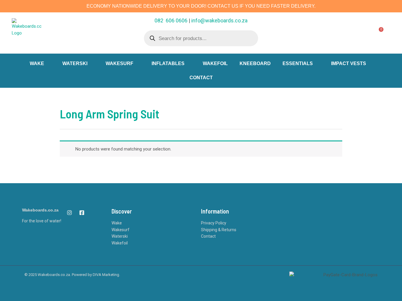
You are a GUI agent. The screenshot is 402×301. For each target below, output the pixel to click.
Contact (208, 236)
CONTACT (201, 77)
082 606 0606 (171, 20)
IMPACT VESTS (348, 63)
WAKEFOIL (215, 63)
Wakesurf (120, 229)
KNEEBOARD (255, 63)
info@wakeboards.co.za (219, 20)
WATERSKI (74, 63)
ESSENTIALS (298, 63)
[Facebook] (81, 212)
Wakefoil (120, 243)
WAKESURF (119, 63)
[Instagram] (69, 212)
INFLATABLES (168, 63)
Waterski (120, 236)
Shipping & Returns (218, 229)
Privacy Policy (213, 223)
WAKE (37, 63)
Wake (117, 223)
